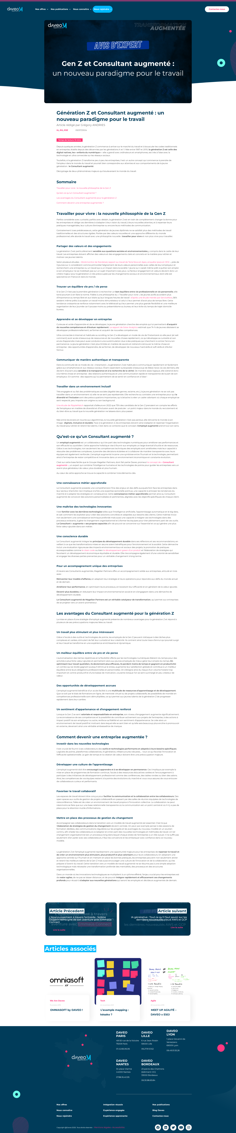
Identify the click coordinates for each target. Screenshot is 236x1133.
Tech (102, 1001)
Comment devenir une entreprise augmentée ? (80, 203)
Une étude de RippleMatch (70, 405)
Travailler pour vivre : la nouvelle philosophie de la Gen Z (84, 188)
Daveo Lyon (172, 1032)
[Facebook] (158, 1127)
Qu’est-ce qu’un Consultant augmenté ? (76, 193)
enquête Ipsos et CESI (158, 262)
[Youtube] (181, 1127)
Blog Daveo (158, 1110)
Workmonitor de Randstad (94, 262)
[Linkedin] (166, 1127)
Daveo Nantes (122, 1062)
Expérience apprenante (115, 1116)
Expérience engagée (113, 1110)
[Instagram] (189, 1127)
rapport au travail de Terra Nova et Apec (127, 262)
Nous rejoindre (64, 1116)
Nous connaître (64, 1110)
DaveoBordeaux (150, 1062)
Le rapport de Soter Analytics (124, 327)
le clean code (88, 550)
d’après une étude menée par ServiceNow (151, 297)
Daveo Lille (147, 1034)
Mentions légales (102, 1127)
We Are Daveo (57, 1001)
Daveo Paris (121, 1034)
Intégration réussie (113, 1104)
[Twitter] (173, 1127)
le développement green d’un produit (122, 550)
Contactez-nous (160, 1116)
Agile (153, 1001)
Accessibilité (118, 1127)
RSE (66, 130)
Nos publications (59, 9)
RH (61, 130)
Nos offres (40, 9)
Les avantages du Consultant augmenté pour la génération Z (87, 198)
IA (58, 130)
